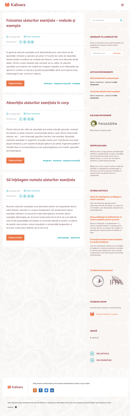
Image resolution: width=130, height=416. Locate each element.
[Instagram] (35, 390)
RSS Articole (102, 353)
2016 (95, 338)
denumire (76, 237)
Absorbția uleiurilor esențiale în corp (37, 102)
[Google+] (24, 42)
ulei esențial (64, 237)
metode (77, 83)
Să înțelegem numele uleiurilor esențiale (40, 179)
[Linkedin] (51, 390)
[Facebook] (20, 42)
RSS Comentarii (103, 360)
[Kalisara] (15, 5)
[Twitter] (28, 42)
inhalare (48, 83)
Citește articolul (15, 83)
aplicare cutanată (63, 83)
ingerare (47, 160)
